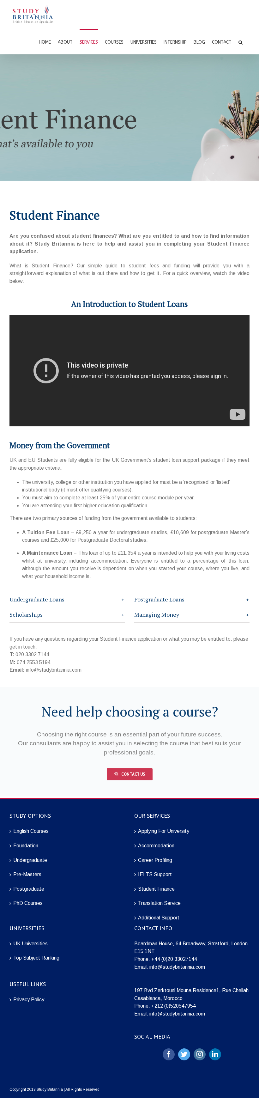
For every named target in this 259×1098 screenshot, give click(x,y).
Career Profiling (155, 860)
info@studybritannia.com (177, 967)
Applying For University (163, 831)
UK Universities (30, 943)
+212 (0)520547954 (173, 1006)
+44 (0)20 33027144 (174, 959)
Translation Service (159, 903)
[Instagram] (200, 1054)
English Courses (31, 831)
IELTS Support (155, 874)
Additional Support (158, 917)
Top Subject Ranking (36, 958)
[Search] (240, 41)
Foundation (25, 845)
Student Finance (156, 889)
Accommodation (156, 845)
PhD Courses (28, 903)
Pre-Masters (27, 874)
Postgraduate (28, 889)
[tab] (67, 599)
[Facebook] (169, 1054)
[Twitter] (184, 1054)
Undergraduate (30, 860)
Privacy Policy (28, 999)
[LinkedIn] (215, 1054)
